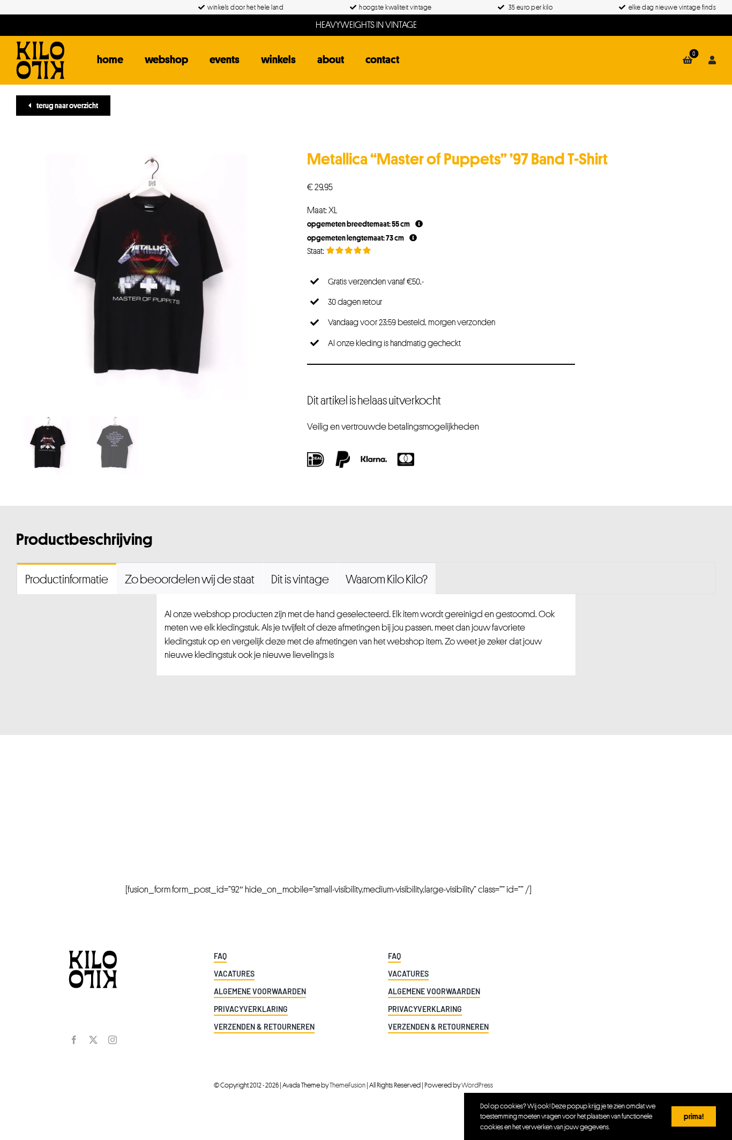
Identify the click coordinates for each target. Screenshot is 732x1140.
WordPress (477, 1085)
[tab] (66, 578)
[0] (687, 60)
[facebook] (74, 1040)
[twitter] (93, 1040)
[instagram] (112, 1040)
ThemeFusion (347, 1085)
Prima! (694, 1116)
